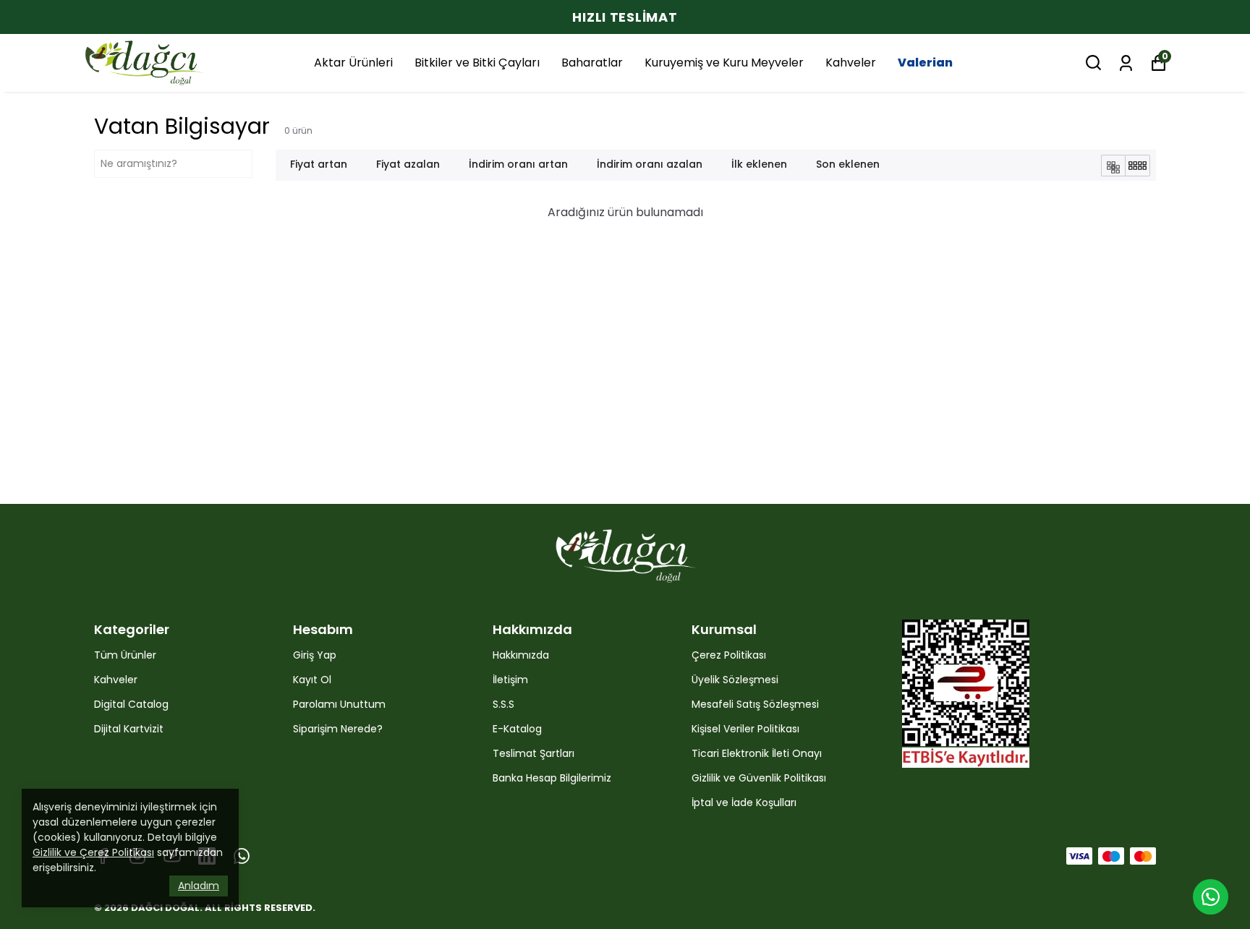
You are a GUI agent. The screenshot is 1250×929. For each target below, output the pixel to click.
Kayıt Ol (312, 679)
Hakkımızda (521, 655)
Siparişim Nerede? (338, 729)
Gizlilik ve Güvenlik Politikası (759, 778)
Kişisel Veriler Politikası (745, 729)
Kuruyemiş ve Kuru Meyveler (724, 62)
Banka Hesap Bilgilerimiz (552, 778)
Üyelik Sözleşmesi (735, 679)
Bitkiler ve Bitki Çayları (477, 62)
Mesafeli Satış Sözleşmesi (755, 704)
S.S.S (503, 704)
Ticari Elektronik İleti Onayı (757, 753)
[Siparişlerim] (1126, 61)
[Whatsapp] (241, 856)
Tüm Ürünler (125, 655)
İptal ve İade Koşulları (744, 802)
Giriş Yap (314, 655)
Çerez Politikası (729, 655)
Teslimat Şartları (533, 753)
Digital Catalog (131, 704)
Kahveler (850, 62)
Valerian (925, 62)
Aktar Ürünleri (353, 62)
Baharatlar (592, 62)
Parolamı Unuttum (339, 704)
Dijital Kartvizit (128, 729)
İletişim (510, 679)
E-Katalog (517, 729)
